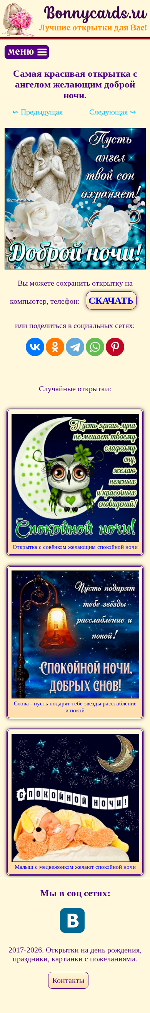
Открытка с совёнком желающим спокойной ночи (75, 547)
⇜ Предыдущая (37, 112)
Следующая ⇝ (112, 112)
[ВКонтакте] (35, 347)
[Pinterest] (115, 347)
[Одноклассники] (55, 347)
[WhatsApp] (95, 347)
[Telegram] (75, 347)
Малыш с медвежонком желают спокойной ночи (75, 867)
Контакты (68, 980)
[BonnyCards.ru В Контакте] (72, 920)
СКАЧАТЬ (111, 300)
